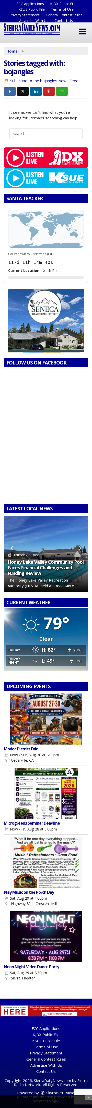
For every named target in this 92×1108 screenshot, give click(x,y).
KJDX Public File (63, 3)
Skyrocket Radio (59, 1092)
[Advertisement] (46, 320)
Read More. (64, 585)
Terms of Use (62, 9)
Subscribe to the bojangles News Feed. (44, 80)
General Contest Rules (64, 14)
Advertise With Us (33, 20)
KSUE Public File (31, 9)
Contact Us (63, 20)
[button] (82, 32)
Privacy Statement (24, 14)
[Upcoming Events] (46, 719)
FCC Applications (30, 3)
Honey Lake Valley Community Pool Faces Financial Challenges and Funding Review (46, 567)
